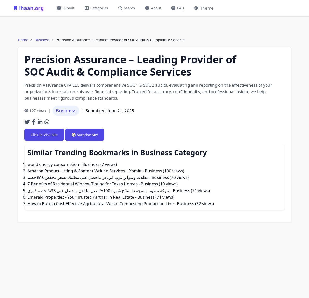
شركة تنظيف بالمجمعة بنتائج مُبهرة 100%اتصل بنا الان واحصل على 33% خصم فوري (99, 190)
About (156, 8)
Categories (99, 8)
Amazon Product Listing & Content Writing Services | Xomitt (85, 171)
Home (23, 39)
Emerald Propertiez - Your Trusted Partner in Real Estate (81, 197)
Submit (68, 8)
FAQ (180, 8)
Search (129, 8)
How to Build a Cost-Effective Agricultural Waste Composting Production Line (101, 203)
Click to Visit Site (44, 134)
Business (42, 39)
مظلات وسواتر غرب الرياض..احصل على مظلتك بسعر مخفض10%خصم (88, 177)
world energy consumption (53, 164)
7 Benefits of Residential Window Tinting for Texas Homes (83, 184)
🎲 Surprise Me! (84, 134)
